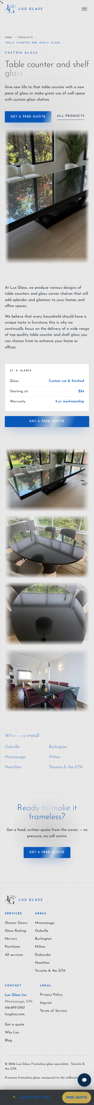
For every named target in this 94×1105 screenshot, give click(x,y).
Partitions (12, 947)
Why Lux (12, 1032)
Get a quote (14, 1024)
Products (25, 37)
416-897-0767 (15, 1008)
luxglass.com (15, 1014)
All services (14, 955)
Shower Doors (16, 923)
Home (9, 37)
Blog (8, 1040)
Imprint (46, 1003)
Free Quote (76, 1097)
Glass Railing (15, 931)
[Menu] (84, 9)
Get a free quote (28, 116)
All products (71, 116)
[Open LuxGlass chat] (84, 1080)
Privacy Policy (51, 995)
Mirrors (11, 939)
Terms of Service (53, 1011)
